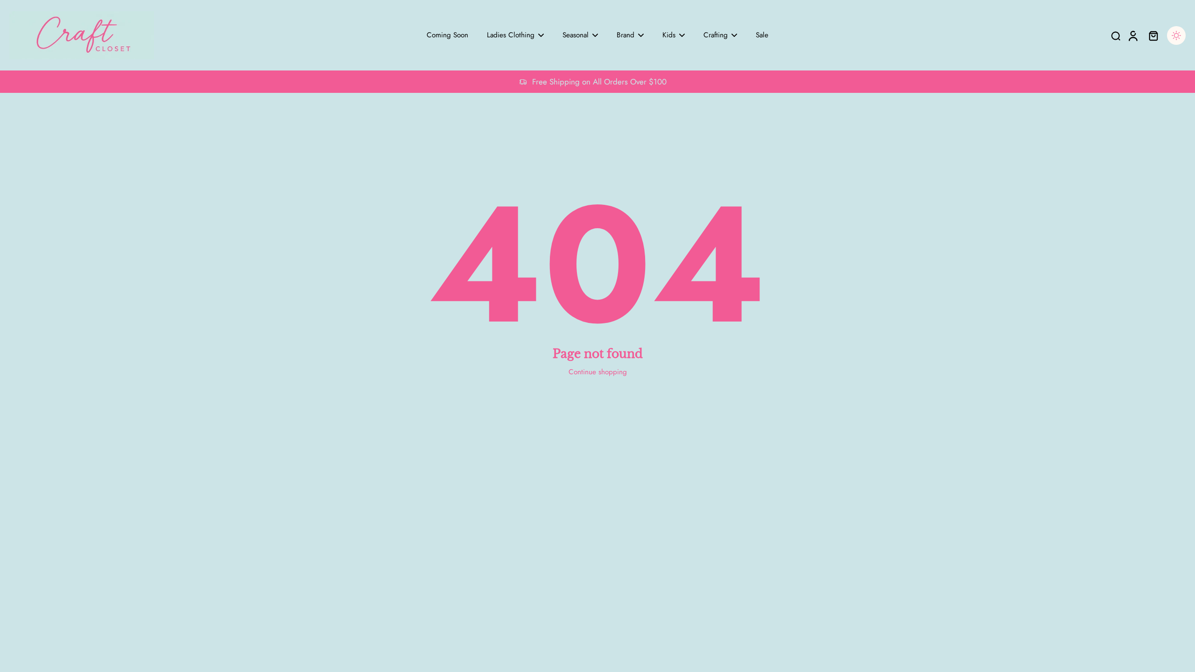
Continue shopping (598, 372)
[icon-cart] (1153, 35)
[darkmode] (1176, 35)
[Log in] (1132, 35)
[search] (1115, 35)
